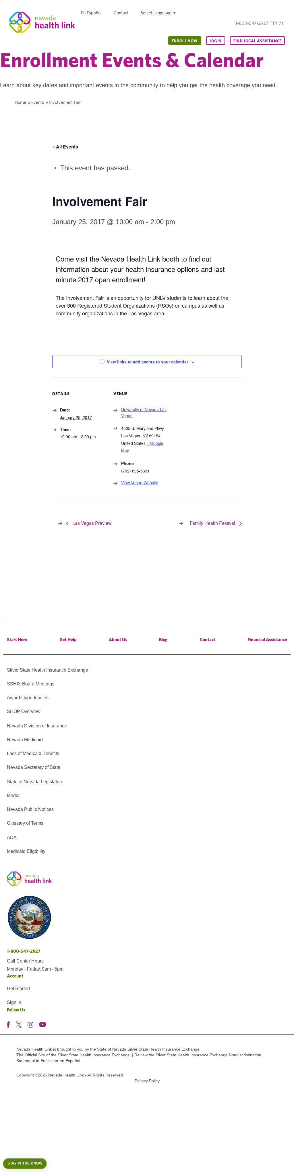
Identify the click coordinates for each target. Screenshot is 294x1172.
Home (20, 102)
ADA (12, 837)
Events (37, 102)
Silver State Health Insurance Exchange (47, 670)
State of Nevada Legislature (35, 781)
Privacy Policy (147, 1080)
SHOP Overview (23, 711)
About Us (118, 639)
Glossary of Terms (25, 823)
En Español (91, 13)
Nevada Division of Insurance (37, 725)
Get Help (68, 639)
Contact (121, 13)
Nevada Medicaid (25, 739)
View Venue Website (139, 482)
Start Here (17, 639)
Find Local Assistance (257, 41)
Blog (163, 639)
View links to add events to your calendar (147, 362)
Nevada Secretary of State (33, 767)
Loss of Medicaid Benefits (33, 753)
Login (216, 41)
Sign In (14, 1002)
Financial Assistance (267, 639)
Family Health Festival (213, 523)
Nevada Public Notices (30, 809)
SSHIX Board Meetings (30, 683)
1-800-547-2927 (23, 951)
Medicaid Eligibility (26, 851)
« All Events (65, 146)
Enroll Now (185, 41)
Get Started (18, 988)
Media (13, 795)
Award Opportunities (28, 697)
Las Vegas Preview (91, 523)
